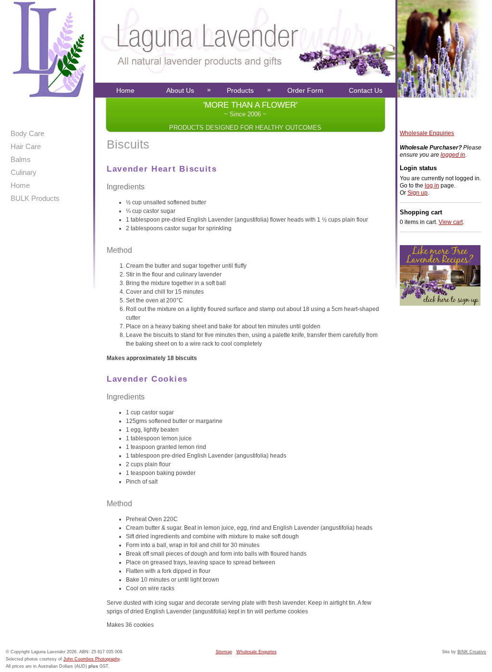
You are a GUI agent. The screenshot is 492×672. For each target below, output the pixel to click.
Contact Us (365, 90)
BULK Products (35, 198)
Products (249, 90)
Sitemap (224, 651)
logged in (453, 154)
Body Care (27, 133)
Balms (21, 159)
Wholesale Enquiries (427, 133)
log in (432, 185)
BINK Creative (471, 651)
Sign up (417, 192)
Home (125, 90)
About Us (188, 90)
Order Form (305, 90)
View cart (451, 222)
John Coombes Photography (91, 659)
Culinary (24, 172)
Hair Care (26, 146)
